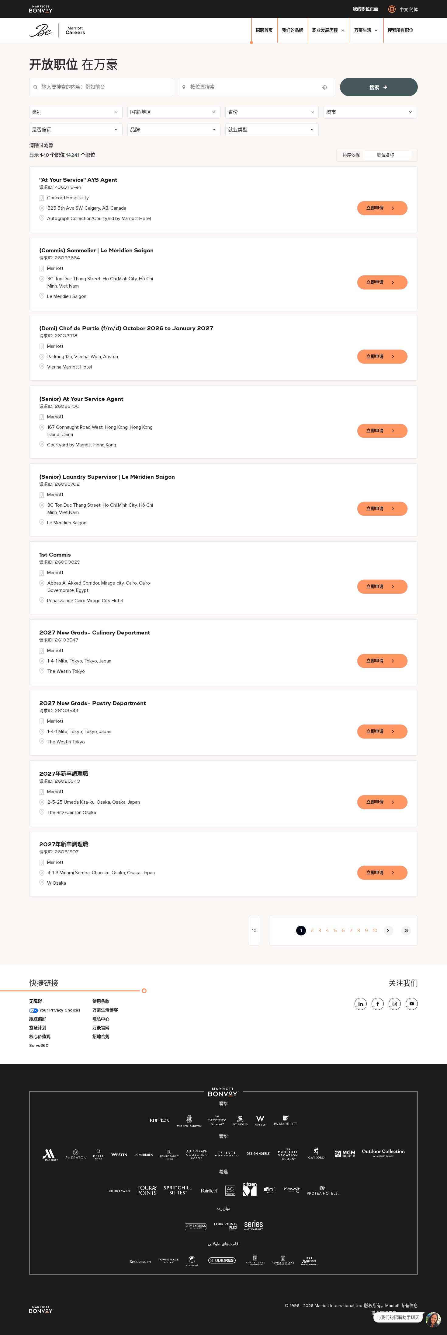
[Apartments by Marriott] (255, 1262)
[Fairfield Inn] (209, 1190)
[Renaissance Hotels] (169, 1156)
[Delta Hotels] (98, 1156)
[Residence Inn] (140, 1260)
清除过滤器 (41, 145)
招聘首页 (264, 30)
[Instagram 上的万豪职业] (395, 1004)
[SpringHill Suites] (179, 1191)
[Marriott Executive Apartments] (309, 1261)
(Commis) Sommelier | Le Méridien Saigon (96, 250)
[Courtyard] (119, 1190)
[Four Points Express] (225, 1229)
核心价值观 (39, 1036)
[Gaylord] (316, 1157)
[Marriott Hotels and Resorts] (50, 1156)
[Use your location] (326, 87)
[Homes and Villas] (283, 1262)
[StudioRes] (222, 1263)
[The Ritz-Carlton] (189, 1122)
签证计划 (37, 1027)
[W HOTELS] (260, 1121)
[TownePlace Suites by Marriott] (168, 1260)
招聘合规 (100, 1036)
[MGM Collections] (345, 1154)
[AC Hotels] (230, 1191)
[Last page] (406, 930)
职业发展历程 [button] (325, 30)
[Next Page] (388, 930)
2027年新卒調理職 (63, 774)
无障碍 (35, 1001)
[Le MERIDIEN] (143, 1154)
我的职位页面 (365, 9)
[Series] (253, 1228)
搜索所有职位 (400, 30)
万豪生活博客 (105, 1010)
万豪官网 (100, 1027)
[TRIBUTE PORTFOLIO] (227, 1154)
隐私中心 (100, 1019)
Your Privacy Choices (59, 1010)
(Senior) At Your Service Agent (81, 399)
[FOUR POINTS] (147, 1191)
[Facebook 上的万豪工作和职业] (378, 1004)
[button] (75, 112)
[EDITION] (160, 1120)
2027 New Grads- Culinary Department (94, 633)
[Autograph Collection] (197, 1155)
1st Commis (55, 555)
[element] (192, 1262)
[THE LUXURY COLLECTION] (217, 1121)
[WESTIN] (119, 1154)
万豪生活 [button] (362, 30)
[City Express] (195, 1229)
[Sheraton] (75, 1156)
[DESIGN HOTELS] (258, 1154)
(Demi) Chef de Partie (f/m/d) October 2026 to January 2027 (126, 328)
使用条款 (100, 1001)
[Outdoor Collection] (383, 1155)
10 (375, 931)
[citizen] (250, 1194)
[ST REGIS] (240, 1121)
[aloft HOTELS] (270, 1190)
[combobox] (101, 87)
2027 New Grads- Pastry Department (92, 703)
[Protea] (322, 1191)
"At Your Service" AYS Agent (78, 180)
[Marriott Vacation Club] (288, 1156)
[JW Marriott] (285, 1121)
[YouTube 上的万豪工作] (412, 1004)
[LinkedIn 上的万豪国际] (361, 1004)
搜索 (374, 88)
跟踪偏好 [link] (37, 1019)
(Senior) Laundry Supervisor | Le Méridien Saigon (107, 477)
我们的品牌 (292, 30)
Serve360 (38, 1045)
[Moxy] (292, 1190)
